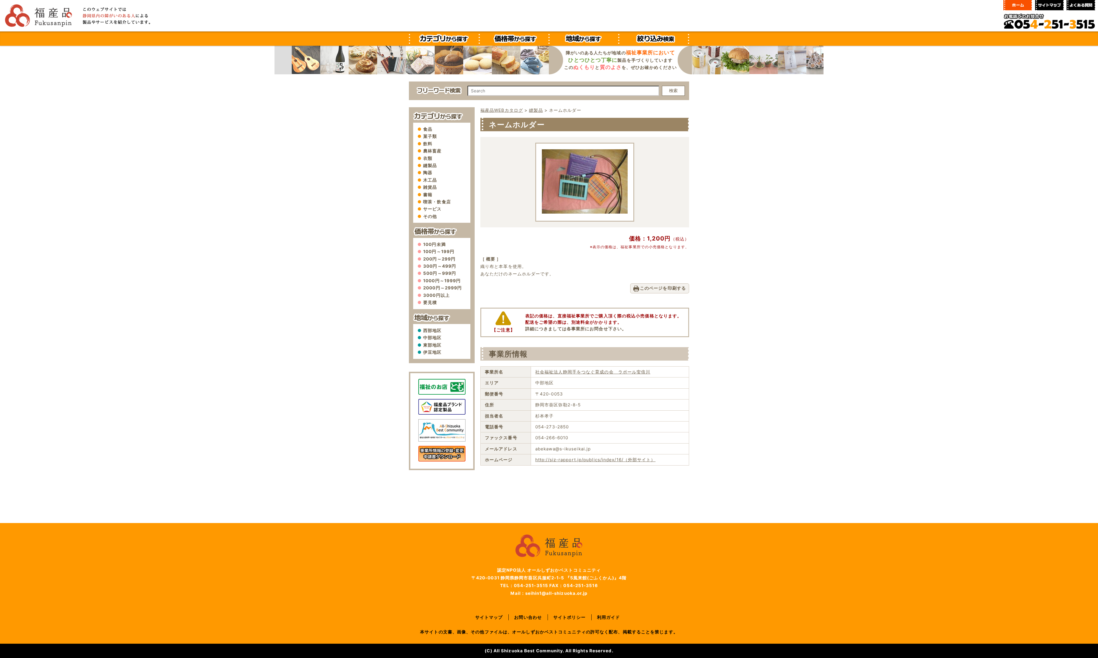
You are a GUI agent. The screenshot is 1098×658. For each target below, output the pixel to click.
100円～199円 (438, 251)
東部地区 (432, 345)
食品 (427, 129)
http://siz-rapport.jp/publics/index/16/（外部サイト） (595, 459)
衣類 (427, 158)
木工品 (430, 180)
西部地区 (432, 330)
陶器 (427, 172)
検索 (673, 90)
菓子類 (430, 136)
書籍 (427, 194)
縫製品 (430, 165)
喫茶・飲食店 (437, 201)
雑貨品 (430, 187)
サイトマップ (489, 617)
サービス (432, 209)
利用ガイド (608, 617)
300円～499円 (439, 266)
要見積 (430, 302)
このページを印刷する (663, 288)
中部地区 (432, 337)
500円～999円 (439, 273)
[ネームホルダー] (585, 212)
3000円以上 (436, 295)
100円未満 (434, 244)
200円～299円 (439, 259)
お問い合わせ (528, 617)
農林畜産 (432, 151)
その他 (430, 216)
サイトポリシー (569, 617)
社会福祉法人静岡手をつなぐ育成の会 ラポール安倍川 (593, 372)
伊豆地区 (432, 352)
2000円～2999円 (442, 288)
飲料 (427, 143)
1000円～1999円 (442, 280)
